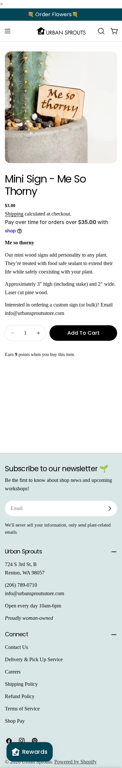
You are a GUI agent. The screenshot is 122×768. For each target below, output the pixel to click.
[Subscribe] (109, 508)
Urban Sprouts (37, 761)
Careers (12, 671)
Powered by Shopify (75, 761)
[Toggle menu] (7, 31)
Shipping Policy (21, 684)
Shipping (14, 214)
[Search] (101, 31)
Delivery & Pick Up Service (34, 659)
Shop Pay (15, 721)
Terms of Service (22, 708)
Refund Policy (19, 696)
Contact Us (16, 647)
